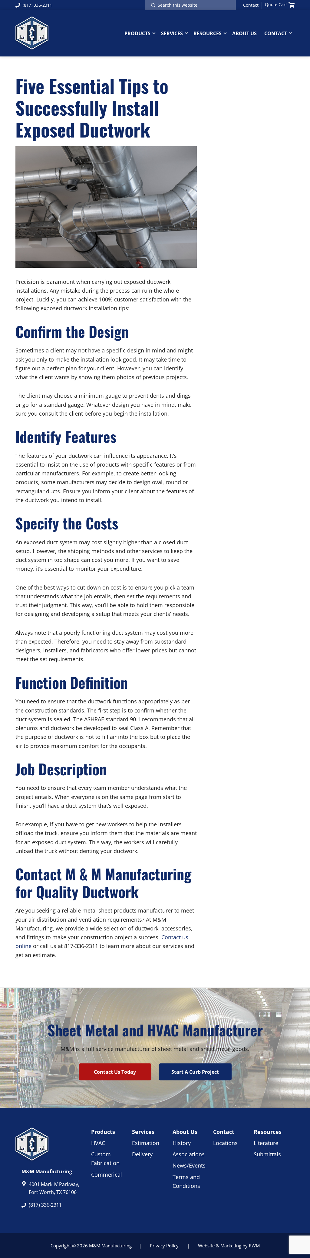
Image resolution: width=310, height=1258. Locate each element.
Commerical (106, 1174)
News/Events (189, 1165)
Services (143, 1131)
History (182, 1143)
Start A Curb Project (195, 1072)
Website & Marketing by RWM (229, 1246)
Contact (251, 5)
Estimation (145, 1143)
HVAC (98, 1143)
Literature (266, 1143)
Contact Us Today (115, 1072)
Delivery (142, 1154)
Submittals (267, 1154)
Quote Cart (276, 4)
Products (103, 1131)
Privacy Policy (164, 1246)
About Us (185, 1131)
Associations (189, 1154)
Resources (268, 1131)
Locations (225, 1143)
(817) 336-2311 (37, 5)
